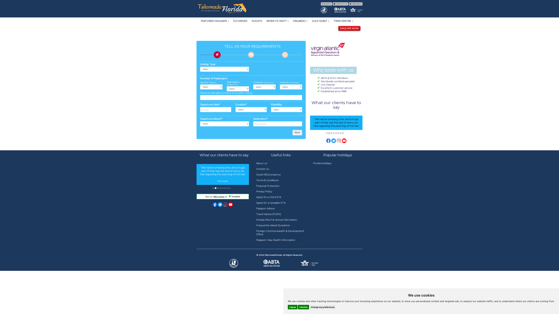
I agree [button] (292, 307)
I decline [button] (303, 307)
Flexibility (276, 104)
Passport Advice (265, 208)
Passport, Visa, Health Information (275, 240)
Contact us (262, 169)
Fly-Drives (240, 21)
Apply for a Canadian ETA (270, 202)
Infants (289, 82)
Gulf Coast (320, 21)
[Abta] (279, 263)
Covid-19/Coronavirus (268, 174)
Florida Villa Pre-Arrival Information (276, 219)
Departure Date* (210, 104)
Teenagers (233, 83)
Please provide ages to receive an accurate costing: (226, 93)
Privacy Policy (264, 191)
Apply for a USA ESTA (268, 197)
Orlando (299, 21)
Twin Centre (343, 21)
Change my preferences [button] (323, 307)
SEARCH (327, 4)
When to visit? (276, 21)
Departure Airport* (211, 118)
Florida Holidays (322, 163)
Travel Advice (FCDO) (268, 214)
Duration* (241, 104)
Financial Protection (268, 186)
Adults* (208, 82)
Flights (257, 21)
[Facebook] (328, 140)
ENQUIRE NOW (349, 28)
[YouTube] (344, 140)
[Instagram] (339, 140)
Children (263, 82)
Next (297, 132)
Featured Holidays (214, 21)
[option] (223, 174)
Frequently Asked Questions (273, 225)
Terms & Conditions (267, 180)
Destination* (260, 118)
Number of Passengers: (213, 78)
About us (261, 163)
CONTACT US (341, 4)
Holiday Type (207, 64)
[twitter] (220, 204)
